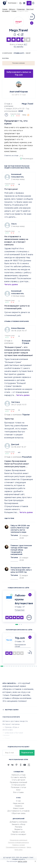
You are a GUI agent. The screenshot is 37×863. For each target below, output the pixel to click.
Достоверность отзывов (18, 811)
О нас (18, 801)
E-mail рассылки (18, 785)
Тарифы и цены (18, 832)
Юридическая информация (18, 840)
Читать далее (11, 285)
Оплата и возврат (18, 834)
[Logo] (18, 22)
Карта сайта (19, 849)
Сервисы (18, 806)
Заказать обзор (18, 824)
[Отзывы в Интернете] (5, 3)
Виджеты (19, 829)
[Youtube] (25, 765)
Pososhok (27, 457)
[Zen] (20, 765)
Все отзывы (18, 792)
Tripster (26, 415)
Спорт (7, 738)
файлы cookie (22, 861)
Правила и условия (18, 845)
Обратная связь (18, 813)
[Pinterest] (16, 765)
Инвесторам (18, 808)
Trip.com (20, 638)
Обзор (28, 53)
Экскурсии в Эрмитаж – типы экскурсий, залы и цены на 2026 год (21, 570)
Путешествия (21, 9)
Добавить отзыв (29, 3)
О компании (7, 53)
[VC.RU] (29, 765)
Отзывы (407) (19, 53)
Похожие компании (18, 63)
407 (25, 44)
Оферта (29, 847)
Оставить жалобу (18, 777)
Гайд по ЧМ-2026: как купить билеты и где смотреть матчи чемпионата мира (20, 529)
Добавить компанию (18, 822)
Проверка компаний (18, 782)
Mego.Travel (27, 104)
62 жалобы (18, 47)
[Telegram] (8, 765)
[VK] (12, 765)
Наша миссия (18, 803)
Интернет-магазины (11, 724)
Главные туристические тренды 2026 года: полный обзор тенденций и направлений (21, 550)
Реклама (18, 827)
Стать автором (18, 780)
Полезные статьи (18, 787)
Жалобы (5, 58)
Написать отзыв (18, 775)
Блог (18, 790)
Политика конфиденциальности (18, 842)
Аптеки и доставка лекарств (15, 721)
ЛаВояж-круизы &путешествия (24, 599)
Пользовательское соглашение (16, 847)
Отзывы (18, 607)
